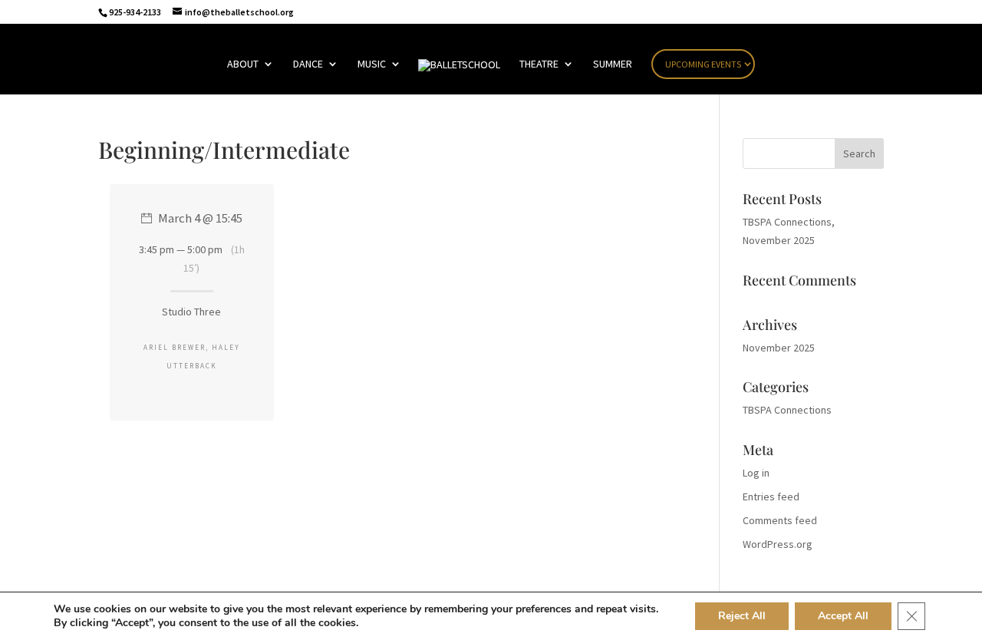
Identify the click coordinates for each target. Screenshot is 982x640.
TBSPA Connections (787, 410)
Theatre (539, 64)
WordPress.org (777, 544)
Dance (308, 64)
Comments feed (780, 520)
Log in (756, 473)
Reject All (742, 616)
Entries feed (771, 496)
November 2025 (779, 348)
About (243, 64)
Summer (612, 64)
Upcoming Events (703, 64)
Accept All (843, 616)
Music (372, 64)
